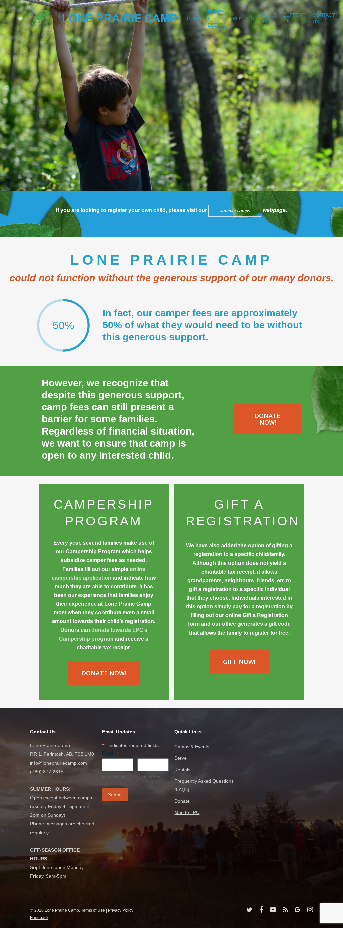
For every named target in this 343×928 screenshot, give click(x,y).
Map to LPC (186, 812)
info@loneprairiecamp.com (58, 763)
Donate (182, 801)
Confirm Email (151, 776)
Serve (180, 758)
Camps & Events (191, 746)
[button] (267, 419)
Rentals (182, 769)
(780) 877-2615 (46, 771)
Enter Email (113, 776)
